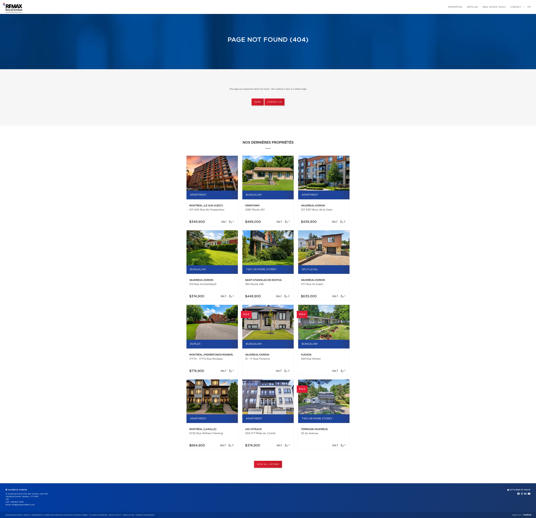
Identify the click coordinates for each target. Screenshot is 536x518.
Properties (455, 7)
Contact (515, 7)
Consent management (145, 515)
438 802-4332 (17, 502)
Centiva (526, 515)
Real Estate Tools (494, 7)
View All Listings (268, 464)
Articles (472, 7)
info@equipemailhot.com (23, 505)
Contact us (274, 102)
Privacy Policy (115, 515)
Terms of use (128, 515)
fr (528, 7)
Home (257, 102)
